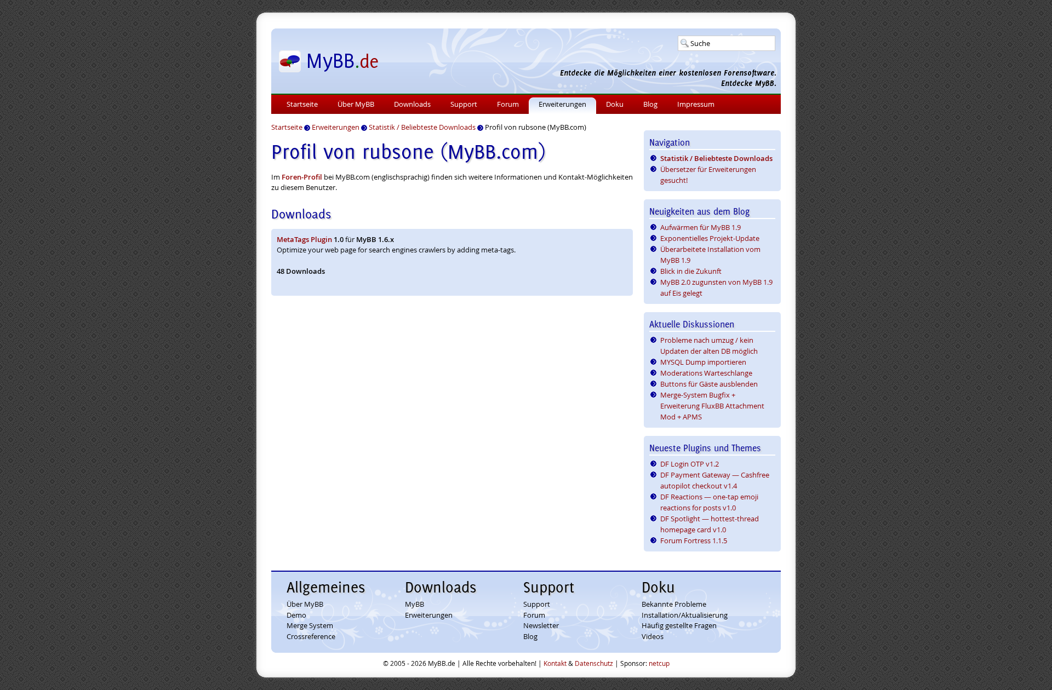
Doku (615, 104)
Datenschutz (594, 663)
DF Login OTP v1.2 (689, 464)
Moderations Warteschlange (706, 373)
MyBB (414, 604)
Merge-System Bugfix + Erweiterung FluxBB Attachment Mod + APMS (712, 406)
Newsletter (541, 625)
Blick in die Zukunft (691, 271)
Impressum (695, 104)
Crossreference (311, 636)
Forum (508, 104)
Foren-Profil (302, 177)
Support (463, 104)
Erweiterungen (562, 104)
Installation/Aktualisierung (685, 615)
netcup (659, 663)
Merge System (310, 625)
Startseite (302, 104)
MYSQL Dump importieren (703, 362)
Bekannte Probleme (674, 604)
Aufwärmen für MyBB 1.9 (700, 227)
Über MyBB (356, 104)
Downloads (412, 104)
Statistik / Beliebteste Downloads (716, 158)
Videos (653, 636)
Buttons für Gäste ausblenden (709, 384)
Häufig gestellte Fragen (679, 625)
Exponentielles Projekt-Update (709, 238)
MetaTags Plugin (304, 239)
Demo (296, 615)
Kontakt (555, 663)
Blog (650, 104)
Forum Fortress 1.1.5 (693, 540)
